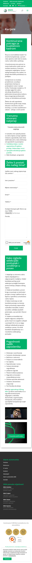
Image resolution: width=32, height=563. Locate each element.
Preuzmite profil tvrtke (16, 436)
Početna (5, 1)
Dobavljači (6, 474)
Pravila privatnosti (9, 546)
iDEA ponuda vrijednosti (17, 1)
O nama (13, 3)
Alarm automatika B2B (9, 477)
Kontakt (5, 6)
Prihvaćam (7, 559)
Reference (6, 3)
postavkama (12, 555)
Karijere (19, 3)
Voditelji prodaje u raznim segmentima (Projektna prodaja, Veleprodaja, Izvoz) (15, 146)
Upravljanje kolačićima (20, 546)
